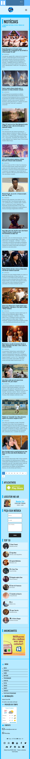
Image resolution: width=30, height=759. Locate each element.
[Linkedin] (19, 747)
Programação (7, 678)
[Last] (3, 476)
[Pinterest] (15, 747)
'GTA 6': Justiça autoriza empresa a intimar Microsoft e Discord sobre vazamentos (13, 160)
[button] (26, 10)
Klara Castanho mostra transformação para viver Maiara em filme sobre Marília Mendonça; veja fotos (14, 453)
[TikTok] (11, 747)
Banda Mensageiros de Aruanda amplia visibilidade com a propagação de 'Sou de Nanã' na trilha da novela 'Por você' (15, 50)
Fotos (5, 683)
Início (5, 668)
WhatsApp (7, 733)
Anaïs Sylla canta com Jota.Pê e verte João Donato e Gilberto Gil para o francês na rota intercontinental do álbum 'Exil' (15, 232)
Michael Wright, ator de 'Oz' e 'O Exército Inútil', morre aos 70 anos (14, 194)
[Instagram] (4, 743)
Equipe (5, 688)
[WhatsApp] (8, 743)
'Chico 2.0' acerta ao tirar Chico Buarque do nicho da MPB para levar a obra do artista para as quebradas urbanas (15, 126)
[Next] (25, 473)
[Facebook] (21, 743)
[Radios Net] (14, 642)
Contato (6, 691)
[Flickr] (23, 747)
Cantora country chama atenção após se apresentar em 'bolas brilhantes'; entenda (12, 89)
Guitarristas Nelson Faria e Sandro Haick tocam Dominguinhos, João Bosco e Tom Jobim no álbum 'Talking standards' (14, 307)
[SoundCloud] (6, 747)
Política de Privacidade (10, 693)
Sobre (5, 673)
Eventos (6, 680)
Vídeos (5, 685)
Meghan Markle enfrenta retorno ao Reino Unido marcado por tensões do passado (14, 269)
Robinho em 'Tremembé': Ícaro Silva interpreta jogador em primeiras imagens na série (14, 417)
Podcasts (6, 670)
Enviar (14, 535)
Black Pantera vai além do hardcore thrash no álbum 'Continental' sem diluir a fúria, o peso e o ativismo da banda (14, 345)
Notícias (6, 675)
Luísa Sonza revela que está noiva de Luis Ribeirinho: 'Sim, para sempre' (12, 380)
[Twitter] (25, 743)
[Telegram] (13, 743)
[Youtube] (17, 743)
